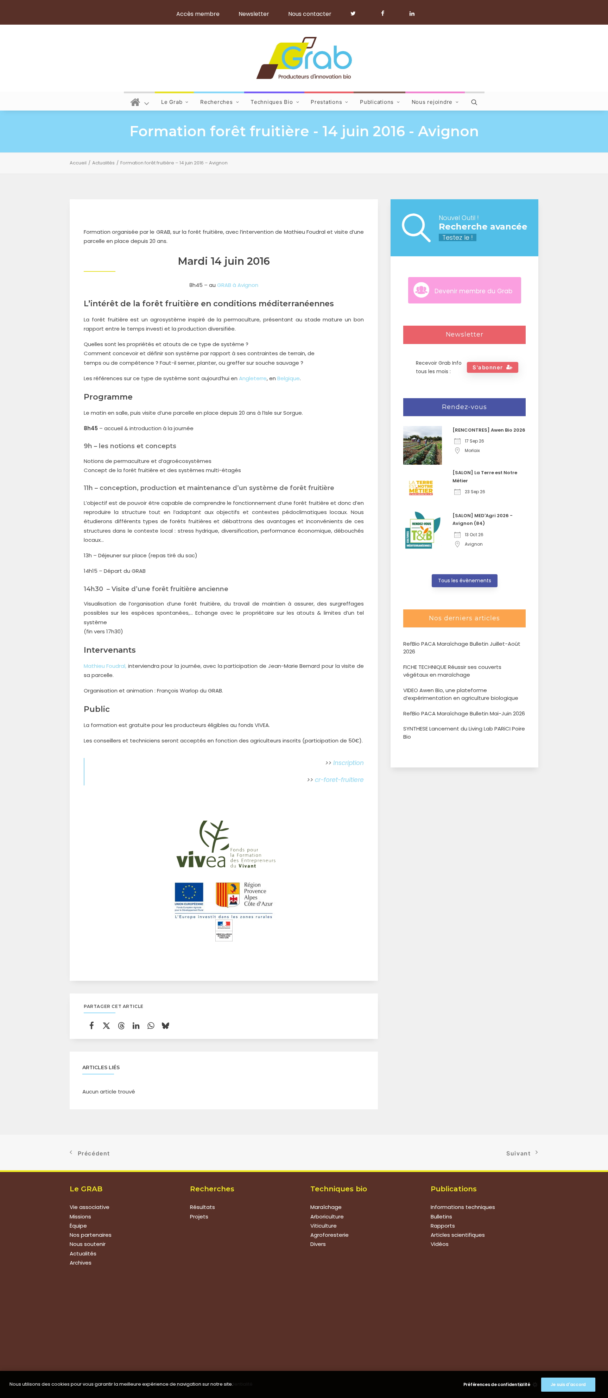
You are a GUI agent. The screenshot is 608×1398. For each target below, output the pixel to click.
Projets (199, 1216)
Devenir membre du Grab (473, 291)
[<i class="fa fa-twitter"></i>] (356, 13)
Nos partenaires (91, 1235)
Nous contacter (309, 14)
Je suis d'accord (568, 1384)
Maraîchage (326, 1207)
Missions (80, 1216)
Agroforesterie (329, 1235)
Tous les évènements (464, 580)
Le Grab (171, 102)
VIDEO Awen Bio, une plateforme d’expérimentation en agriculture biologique (460, 694)
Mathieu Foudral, (105, 666)
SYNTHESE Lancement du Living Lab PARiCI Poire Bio (464, 732)
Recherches (216, 102)
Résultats (202, 1207)
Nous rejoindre (432, 102)
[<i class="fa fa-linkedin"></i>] (411, 13)
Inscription (348, 763)
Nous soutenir (88, 1244)
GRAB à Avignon (237, 285)
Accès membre (198, 14)
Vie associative (89, 1207)
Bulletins (441, 1216)
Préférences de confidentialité (496, 1384)
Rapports (443, 1225)
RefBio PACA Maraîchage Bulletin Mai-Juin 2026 (464, 713)
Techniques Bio (272, 102)
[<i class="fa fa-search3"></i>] (474, 101)
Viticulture (323, 1225)
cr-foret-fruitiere (339, 780)
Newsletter (254, 14)
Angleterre (253, 378)
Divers (318, 1244)
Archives (80, 1262)
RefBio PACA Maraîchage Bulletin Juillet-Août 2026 (461, 648)
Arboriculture (327, 1216)
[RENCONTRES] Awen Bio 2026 (488, 430)
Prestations (326, 102)
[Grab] (303, 58)
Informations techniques (463, 1207)
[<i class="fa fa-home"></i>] (140, 101)
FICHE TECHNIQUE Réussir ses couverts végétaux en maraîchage (452, 671)
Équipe (78, 1225)
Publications (377, 102)
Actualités (103, 162)
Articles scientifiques (458, 1235)
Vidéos (440, 1244)
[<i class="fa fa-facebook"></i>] (385, 13)
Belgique (288, 378)
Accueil (78, 162)
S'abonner (488, 367)
